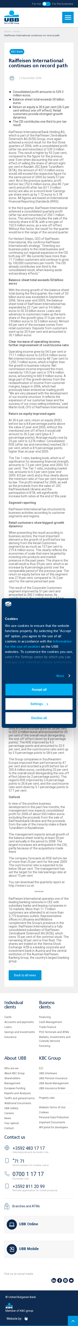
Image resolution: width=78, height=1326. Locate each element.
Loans (8, 1027)
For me (36, 3)
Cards (7, 1017)
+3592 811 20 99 (29, 1186)
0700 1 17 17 (28, 1174)
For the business (62, 3)
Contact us (14, 1137)
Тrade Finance (47, 1027)
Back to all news (25, 975)
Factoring (44, 1046)
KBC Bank (17, 51)
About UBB (15, 1058)
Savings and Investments (19, 1032)
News (16, 31)
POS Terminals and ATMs (54, 1032)
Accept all (39, 689)
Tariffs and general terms (19, 1098)
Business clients (47, 1005)
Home (7, 31)
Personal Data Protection (54, 1117)
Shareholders (12, 1078)
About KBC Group (14, 1073)
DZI (41, 1068)
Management (12, 1083)
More (60, 676)
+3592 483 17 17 (29, 1148)
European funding (14, 1088)
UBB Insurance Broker (52, 1088)
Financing (45, 1017)
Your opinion (11, 1123)
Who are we (11, 1068)
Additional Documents (17, 1103)
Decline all (39, 718)
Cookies (44, 1112)
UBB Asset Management (54, 1083)
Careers (9, 1113)
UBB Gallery (11, 1108)
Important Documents (52, 1122)
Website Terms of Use (52, 1107)
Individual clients (13, 1005)
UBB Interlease (48, 1073)
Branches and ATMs (26, 1206)
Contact (9, 1128)
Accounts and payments (19, 1022)
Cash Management (50, 1022)
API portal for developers (53, 1127)
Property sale (47, 1097)
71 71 (19, 1161)
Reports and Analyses (17, 1093)
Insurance (10, 1037)
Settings (36, 704)
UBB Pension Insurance (53, 1078)
